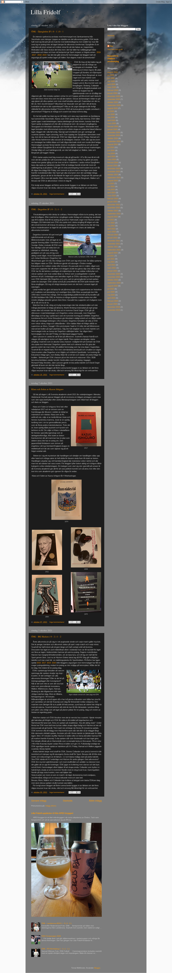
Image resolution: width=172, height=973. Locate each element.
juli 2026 (110, 75)
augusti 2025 (112, 108)
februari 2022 (112, 235)
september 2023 (114, 178)
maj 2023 (111, 190)
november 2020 (113, 277)
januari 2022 (112, 238)
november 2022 (113, 208)
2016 (99, 52)
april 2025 (111, 120)
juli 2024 (110, 147)
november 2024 (113, 135)
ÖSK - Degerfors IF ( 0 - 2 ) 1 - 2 (46, 209)
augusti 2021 (112, 253)
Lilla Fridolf (45, 12)
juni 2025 (111, 114)
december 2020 (113, 274)
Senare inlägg (38, 800)
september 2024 (114, 141)
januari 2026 (112, 93)
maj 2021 (111, 262)
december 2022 (113, 205)
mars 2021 (111, 268)
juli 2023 (110, 183)
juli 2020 (110, 289)
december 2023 (113, 169)
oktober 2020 (112, 280)
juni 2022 (111, 223)
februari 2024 (112, 162)
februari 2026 (112, 90)
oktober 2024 (112, 138)
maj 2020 (111, 295)
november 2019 (113, 310)
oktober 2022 (112, 211)
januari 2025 (112, 129)
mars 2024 (111, 159)
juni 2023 (111, 186)
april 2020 (111, 298)
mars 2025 (111, 123)
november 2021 (113, 244)
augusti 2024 (112, 144)
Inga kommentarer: (57, 194)
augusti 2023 (112, 181)
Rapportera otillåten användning (113, 58)
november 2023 (113, 172)
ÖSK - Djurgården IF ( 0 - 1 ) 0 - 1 (47, 31)
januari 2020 (112, 304)
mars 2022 (111, 232)
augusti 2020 (112, 286)
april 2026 (111, 84)
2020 (54, 663)
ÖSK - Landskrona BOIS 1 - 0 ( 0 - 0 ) (57, 923)
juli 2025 (110, 111)
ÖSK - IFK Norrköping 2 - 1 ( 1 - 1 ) (56, 949)
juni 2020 (111, 292)
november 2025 (113, 99)
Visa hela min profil (115, 49)
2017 (34, 55)
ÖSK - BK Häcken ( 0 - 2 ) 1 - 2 (46, 636)
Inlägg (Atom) (50, 806)
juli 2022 (110, 220)
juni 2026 (111, 78)
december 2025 (113, 96)
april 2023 (111, 193)
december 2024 (113, 132)
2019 (44, 55)
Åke (111, 46)
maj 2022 (111, 226)
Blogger (97, 968)
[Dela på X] (74, 194)
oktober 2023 (112, 175)
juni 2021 (111, 259)
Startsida (67, 800)
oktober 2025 (112, 102)
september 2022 (114, 214)
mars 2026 (111, 87)
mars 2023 (111, 196)
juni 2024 (111, 150)
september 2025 (114, 105)
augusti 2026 (112, 72)
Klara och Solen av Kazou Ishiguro (47, 389)
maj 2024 (111, 153)
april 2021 (111, 265)
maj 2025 (111, 117)
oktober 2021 (112, 247)
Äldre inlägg (95, 800)
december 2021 (113, 241)
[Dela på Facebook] (77, 194)
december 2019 (113, 307)
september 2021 (114, 250)
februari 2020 (112, 301)
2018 (39, 55)
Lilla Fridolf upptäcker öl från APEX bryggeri (52, 813)
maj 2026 (111, 81)
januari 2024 (112, 165)
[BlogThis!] (72, 194)
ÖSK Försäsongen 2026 (51, 936)
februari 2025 (112, 126)
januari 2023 (112, 202)
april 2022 (111, 229)
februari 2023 (112, 199)
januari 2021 (112, 271)
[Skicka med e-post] (69, 194)
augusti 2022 (112, 217)
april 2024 (111, 156)
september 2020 (114, 283)
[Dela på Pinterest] (79, 194)
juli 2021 (110, 256)
